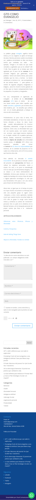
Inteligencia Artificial (9, 394)
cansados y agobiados (14, 105)
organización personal (10, 400)
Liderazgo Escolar (9, 397)
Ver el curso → (24, 8)
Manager (8, 20)
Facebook (8, 478)
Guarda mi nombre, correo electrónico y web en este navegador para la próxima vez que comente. (18, 310)
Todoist (6, 406)
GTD (12, 101)
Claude (6, 388)
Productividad (26, 20)
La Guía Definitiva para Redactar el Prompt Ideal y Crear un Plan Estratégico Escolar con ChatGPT (18, 376)
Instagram (8, 483)
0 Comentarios (8, 22)
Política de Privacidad (10, 431)
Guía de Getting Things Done (12, 234)
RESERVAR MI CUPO (13, 8)
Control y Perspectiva (10, 229)
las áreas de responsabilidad (21, 146)
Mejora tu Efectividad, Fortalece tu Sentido (16, 240)
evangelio (19, 53)
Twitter (7, 481)
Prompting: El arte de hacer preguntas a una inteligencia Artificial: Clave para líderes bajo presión (17, 358)
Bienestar (6, 386)
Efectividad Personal (10, 391)
